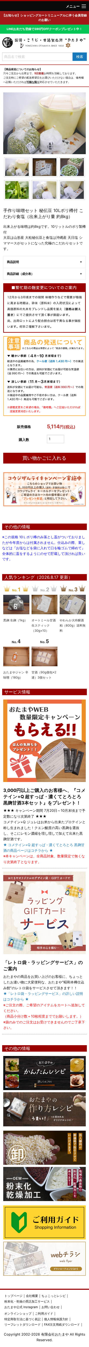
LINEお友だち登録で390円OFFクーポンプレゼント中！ (44, 29)
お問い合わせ (50, 1307)
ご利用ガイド (44, 1313)
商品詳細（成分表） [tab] (20, 273)
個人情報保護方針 (56, 1319)
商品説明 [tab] (13, 262)
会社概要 (32, 1296)
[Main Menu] (84, 6)
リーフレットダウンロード (22, 1324)
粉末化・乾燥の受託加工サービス (27, 1301)
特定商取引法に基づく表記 (22, 1319)
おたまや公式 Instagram (21, 1307)
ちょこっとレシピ (53, 1296)
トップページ (13, 1296)
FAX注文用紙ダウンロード (62, 1324)
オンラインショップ (18, 1313)
